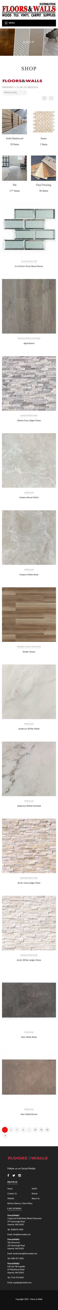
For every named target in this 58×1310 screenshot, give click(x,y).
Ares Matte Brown (29, 1114)
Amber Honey (29, 652)
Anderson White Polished (29, 806)
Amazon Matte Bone (29, 575)
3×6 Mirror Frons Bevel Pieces (29, 266)
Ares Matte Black (29, 1037)
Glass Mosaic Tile (29, 261)
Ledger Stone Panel (29, 416)
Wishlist (10, 1199)
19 (41, 1130)
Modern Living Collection (29, 647)
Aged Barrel (29, 343)
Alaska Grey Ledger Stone (29, 421)
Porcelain (29, 493)
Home (10, 1189)
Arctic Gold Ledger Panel (29, 883)
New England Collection (29, 338)
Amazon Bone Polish (29, 498)
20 (47, 1130)
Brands (34, 1194)
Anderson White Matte (29, 729)
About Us (36, 1199)
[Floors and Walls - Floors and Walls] (29, 10)
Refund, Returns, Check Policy (19, 1204)
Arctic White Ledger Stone (29, 960)
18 (35, 1130)
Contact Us (12, 1194)
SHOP (34, 1189)
